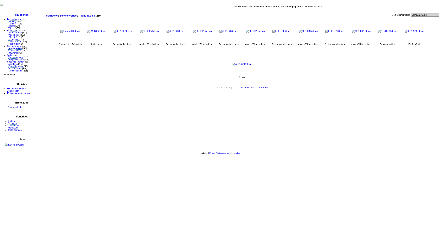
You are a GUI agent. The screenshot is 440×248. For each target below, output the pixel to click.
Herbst (11, 26)
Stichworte (12, 123)
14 (242, 87)
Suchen (11, 121)
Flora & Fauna (13, 30)
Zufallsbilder (13, 91)
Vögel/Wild (13, 39)
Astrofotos (13, 64)
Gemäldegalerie (16, 66)
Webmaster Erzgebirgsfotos (228, 153)
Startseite (52, 15)
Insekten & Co (14, 41)
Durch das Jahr (14, 19)
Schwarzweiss (15, 68)
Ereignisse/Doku (16, 59)
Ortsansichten (14, 50)
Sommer (12, 24)
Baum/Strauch (15, 33)
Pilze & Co (13, 37)
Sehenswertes (14, 46)
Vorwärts (249, 87)
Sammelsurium (15, 71)
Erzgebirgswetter (16, 145)
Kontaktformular (15, 130)
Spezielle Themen (15, 62)
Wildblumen (14, 35)
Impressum (13, 128)
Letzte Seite (262, 87)
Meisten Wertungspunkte (18, 93)
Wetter (10, 55)
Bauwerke (13, 53)
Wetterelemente (15, 57)
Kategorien (22, 14)
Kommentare (14, 125)
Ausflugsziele (15, 48)
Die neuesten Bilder (16, 88)
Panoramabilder (15, 107)
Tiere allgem (14, 44)
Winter (11, 28)
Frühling (12, 21)
